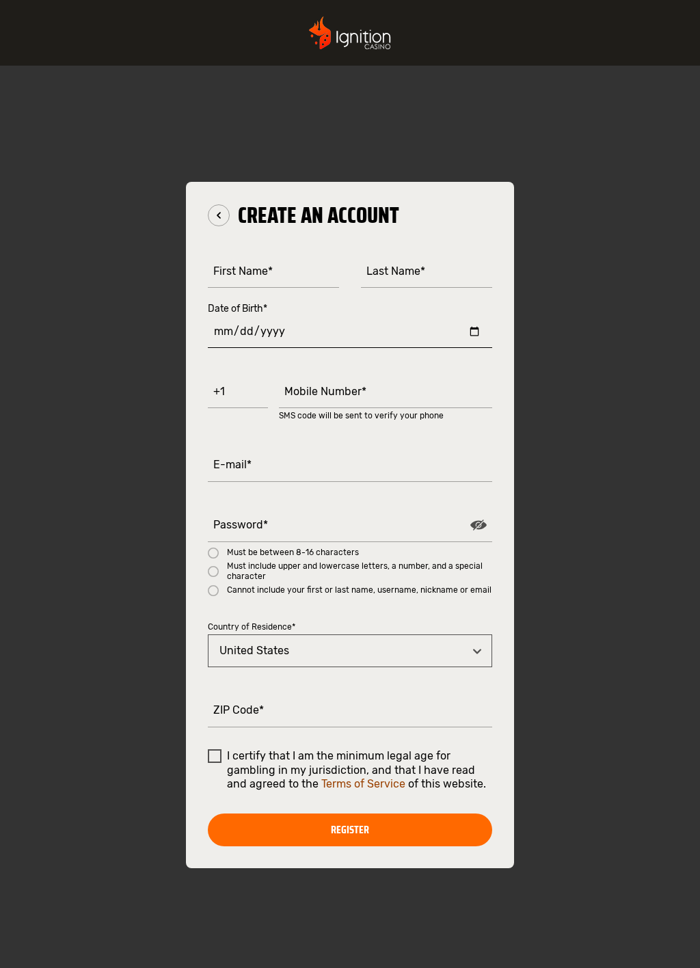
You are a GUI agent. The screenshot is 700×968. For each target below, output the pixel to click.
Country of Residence (251, 627)
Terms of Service (363, 783)
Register (350, 829)
